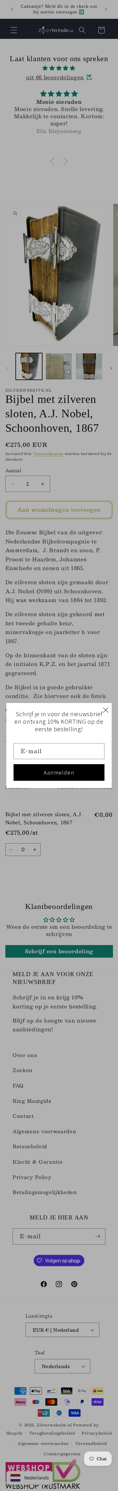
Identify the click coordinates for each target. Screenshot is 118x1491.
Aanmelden (59, 772)
